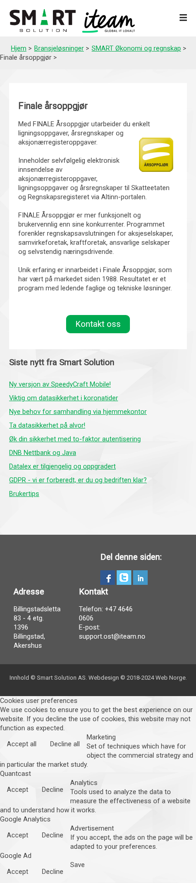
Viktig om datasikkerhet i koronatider (63, 398)
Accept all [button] (21, 744)
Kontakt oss (98, 324)
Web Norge (170, 677)
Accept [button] (17, 789)
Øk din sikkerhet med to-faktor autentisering (75, 439)
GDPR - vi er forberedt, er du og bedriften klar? (78, 480)
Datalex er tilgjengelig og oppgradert (62, 466)
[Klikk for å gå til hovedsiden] (72, 21)
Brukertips (24, 494)
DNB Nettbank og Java (42, 453)
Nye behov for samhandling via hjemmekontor (78, 412)
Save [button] (77, 865)
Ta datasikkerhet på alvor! (47, 425)
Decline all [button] (65, 744)
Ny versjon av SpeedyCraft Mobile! (60, 384)
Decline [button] (52, 789)
